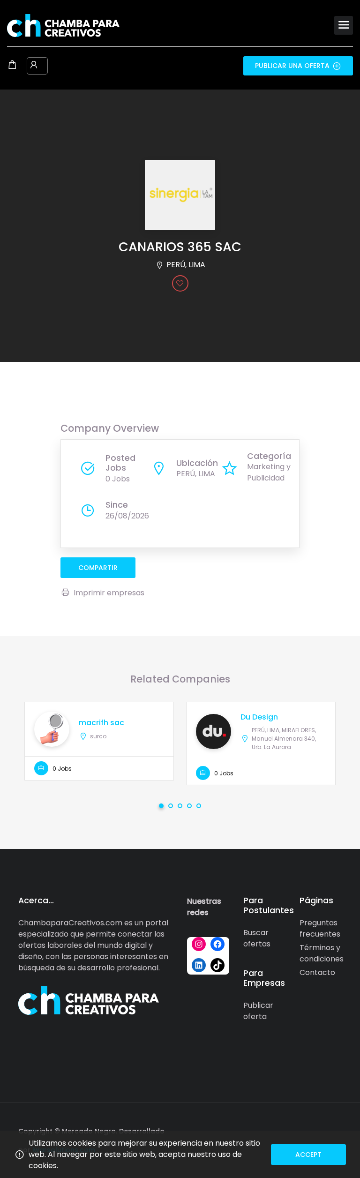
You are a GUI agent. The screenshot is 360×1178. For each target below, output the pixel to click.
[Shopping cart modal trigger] (12, 66)
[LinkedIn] (199, 965)
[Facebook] (217, 944)
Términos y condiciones (322, 953)
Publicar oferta (258, 1011)
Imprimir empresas (109, 592)
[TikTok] (217, 965)
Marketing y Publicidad (269, 472)
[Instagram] (199, 944)
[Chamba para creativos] (63, 25)
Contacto (317, 972)
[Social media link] (333, 1130)
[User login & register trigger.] (34, 66)
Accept (308, 1154)
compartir (98, 567)
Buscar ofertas (256, 938)
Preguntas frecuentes (320, 928)
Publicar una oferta (292, 65)
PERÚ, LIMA (185, 264)
